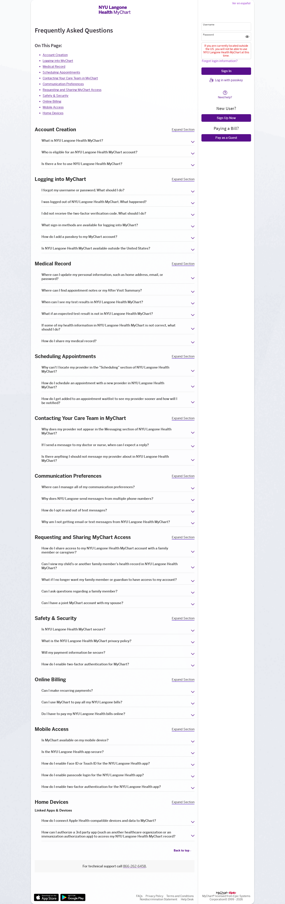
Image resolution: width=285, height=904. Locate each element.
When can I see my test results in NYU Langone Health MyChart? (92, 302)
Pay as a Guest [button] (226, 138)
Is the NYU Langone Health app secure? (72, 752)
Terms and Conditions (180, 896)
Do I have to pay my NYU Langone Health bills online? (83, 714)
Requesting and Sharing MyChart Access (72, 90)
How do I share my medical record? (69, 341)
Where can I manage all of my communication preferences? (88, 487)
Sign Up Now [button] (226, 118)
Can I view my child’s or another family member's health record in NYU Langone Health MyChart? (109, 566)
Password (208, 34)
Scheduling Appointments (61, 72)
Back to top (182, 850)
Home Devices (53, 113)
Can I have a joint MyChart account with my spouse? (82, 603)
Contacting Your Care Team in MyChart (70, 78)
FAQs (139, 896)
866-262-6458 (134, 866)
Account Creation (55, 55)
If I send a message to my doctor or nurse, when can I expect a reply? (95, 445)
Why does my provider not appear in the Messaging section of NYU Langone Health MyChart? (106, 431)
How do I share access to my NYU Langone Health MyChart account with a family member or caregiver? (104, 550)
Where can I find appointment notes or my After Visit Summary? (91, 290)
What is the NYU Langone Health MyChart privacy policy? (86, 641)
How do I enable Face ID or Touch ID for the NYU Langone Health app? (95, 763)
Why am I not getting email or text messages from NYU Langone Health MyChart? (105, 522)
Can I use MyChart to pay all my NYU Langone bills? (81, 702)
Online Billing (52, 101)
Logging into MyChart (58, 61)
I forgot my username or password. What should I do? (82, 190)
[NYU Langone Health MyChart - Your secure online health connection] (114, 10)
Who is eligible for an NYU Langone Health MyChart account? (89, 152)
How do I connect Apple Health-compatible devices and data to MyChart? (98, 821)
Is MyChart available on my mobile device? (75, 740)
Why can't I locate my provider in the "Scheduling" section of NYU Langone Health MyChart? (105, 369)
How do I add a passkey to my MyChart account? (79, 237)
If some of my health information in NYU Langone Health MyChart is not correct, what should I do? (108, 327)
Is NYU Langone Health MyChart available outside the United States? (95, 248)
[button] (247, 36)
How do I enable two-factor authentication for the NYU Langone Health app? (101, 787)
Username (208, 24)
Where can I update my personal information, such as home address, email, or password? (102, 277)
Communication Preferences (63, 84)
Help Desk (187, 899)
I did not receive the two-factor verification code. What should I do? (93, 213)
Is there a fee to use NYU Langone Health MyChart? (81, 164)
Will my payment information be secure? (73, 652)
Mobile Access (53, 107)
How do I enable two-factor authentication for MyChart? (85, 664)
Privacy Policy (154, 896)
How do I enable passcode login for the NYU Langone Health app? (92, 775)
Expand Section (183, 129)
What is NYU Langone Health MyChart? (72, 140)
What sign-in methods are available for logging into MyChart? (89, 225)
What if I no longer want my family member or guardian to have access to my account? (109, 580)
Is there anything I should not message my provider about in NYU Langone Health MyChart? (105, 459)
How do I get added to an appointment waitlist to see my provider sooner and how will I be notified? (109, 401)
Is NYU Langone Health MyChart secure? (73, 629)
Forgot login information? (220, 61)
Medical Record (54, 66)
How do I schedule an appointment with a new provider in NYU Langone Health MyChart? (102, 385)
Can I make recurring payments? (67, 690)
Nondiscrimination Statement (158, 899)
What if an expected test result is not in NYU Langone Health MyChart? (97, 314)
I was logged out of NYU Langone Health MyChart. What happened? (94, 202)
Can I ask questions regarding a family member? (79, 591)
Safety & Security (55, 96)
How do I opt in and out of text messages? (74, 510)
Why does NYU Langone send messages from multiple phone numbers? (97, 499)
